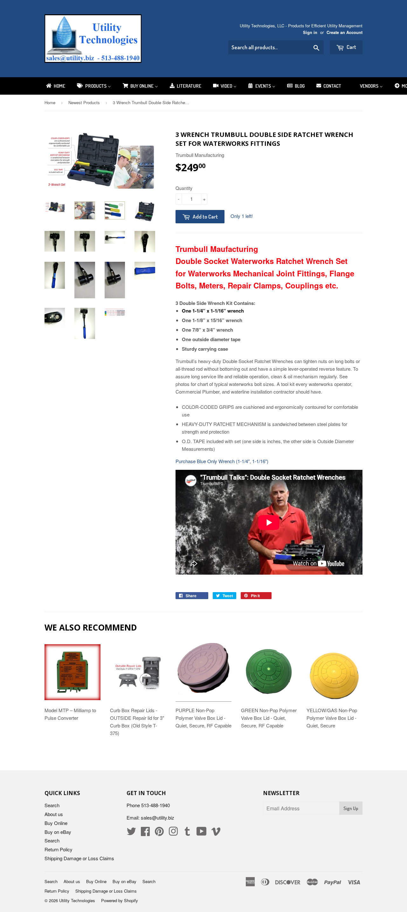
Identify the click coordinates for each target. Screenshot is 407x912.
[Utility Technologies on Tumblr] (187, 833)
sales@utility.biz (157, 817)
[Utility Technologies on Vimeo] (216, 833)
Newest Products (84, 102)
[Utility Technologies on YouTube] (202, 833)
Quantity (184, 188)
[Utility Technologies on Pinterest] (159, 833)
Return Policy (58, 849)
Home (50, 102)
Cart (351, 47)
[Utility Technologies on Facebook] (145, 833)
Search (52, 805)
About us (54, 814)
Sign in (310, 32)
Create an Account (344, 32)
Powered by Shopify (119, 900)
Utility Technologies (77, 900)
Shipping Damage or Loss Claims (79, 858)
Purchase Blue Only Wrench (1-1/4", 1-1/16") (222, 461)
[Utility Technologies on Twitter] (131, 833)
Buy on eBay (58, 831)
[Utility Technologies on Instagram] (173, 833)
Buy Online (56, 823)
